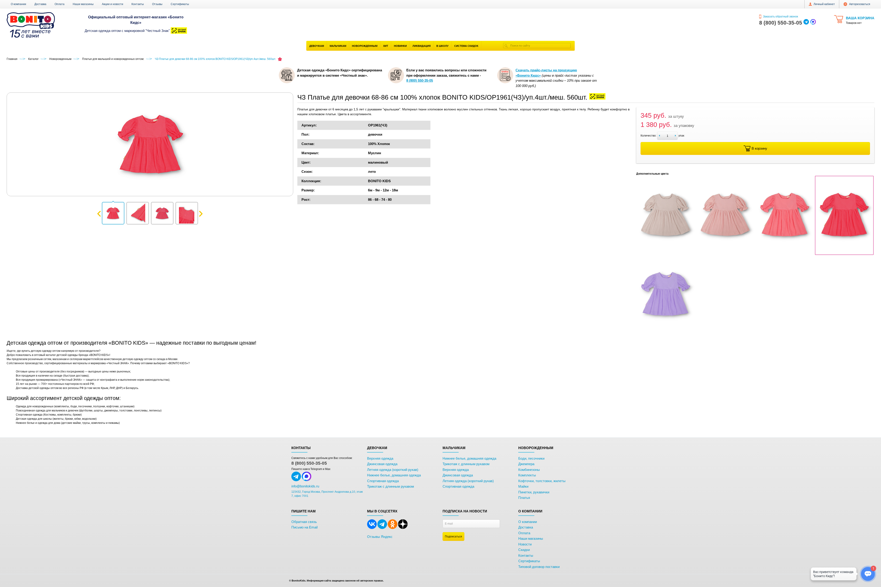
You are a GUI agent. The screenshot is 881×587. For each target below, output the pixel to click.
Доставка (40, 4)
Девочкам (316, 46)
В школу (442, 46)
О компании (18, 4)
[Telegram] (382, 528)
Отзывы (157, 4)
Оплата (59, 4)
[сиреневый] (665, 331)
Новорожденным (364, 46)
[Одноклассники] (392, 528)
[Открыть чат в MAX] (813, 23)
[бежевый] (665, 252)
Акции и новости (112, 4)
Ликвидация (422, 46)
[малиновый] (844, 252)
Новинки (400, 46)
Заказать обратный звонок (780, 16)
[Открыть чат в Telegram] (806, 23)
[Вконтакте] (372, 528)
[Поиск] (506, 45)
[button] (113, 213)
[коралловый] (785, 252)
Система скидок (466, 46)
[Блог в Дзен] (403, 528)
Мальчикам (338, 46)
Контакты (137, 4)
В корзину (759, 148)
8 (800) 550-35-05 (309, 463)
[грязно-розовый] (725, 252)
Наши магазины (83, 4)
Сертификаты (180, 4)
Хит (385, 46)
